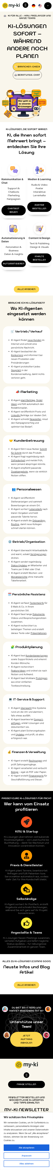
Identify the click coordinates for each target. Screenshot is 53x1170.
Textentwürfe (37, 603)
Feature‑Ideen (18, 670)
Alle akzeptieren (26, 1147)
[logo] (11, 6)
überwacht (26, 708)
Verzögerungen (38, 554)
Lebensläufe (35, 509)
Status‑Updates (19, 565)
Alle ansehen (26, 289)
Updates (20, 734)
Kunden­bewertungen (37, 655)
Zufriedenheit (18, 460)
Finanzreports (36, 775)
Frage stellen (26, 1084)
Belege (14, 772)
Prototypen (41, 678)
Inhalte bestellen (39, 258)
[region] (26, 1141)
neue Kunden (34, 340)
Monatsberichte (19, 576)
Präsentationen (39, 633)
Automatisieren (13, 263)
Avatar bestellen (39, 207)
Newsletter (35, 419)
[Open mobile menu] (25, 5)
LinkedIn (15, 415)
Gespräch (16, 370)
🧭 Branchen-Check (27, 66)
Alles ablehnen (26, 1163)
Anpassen (27, 1155)
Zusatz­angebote (19, 471)
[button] (40, 5)
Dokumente (39, 614)
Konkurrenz (17, 355)
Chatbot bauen (14, 210)
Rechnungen (35, 760)
